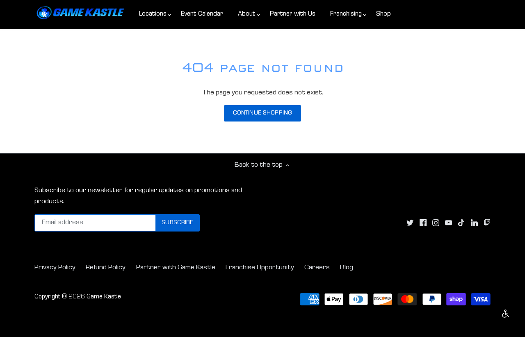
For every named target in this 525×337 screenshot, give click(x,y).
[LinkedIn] (474, 223)
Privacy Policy (54, 267)
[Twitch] (487, 223)
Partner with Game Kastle (175, 267)
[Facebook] (423, 223)
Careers (317, 267)
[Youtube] (448, 223)
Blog (346, 267)
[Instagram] (435, 223)
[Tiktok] (461, 223)
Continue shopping (262, 113)
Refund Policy (106, 267)
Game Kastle (104, 297)
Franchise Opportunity (260, 267)
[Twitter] (409, 223)
